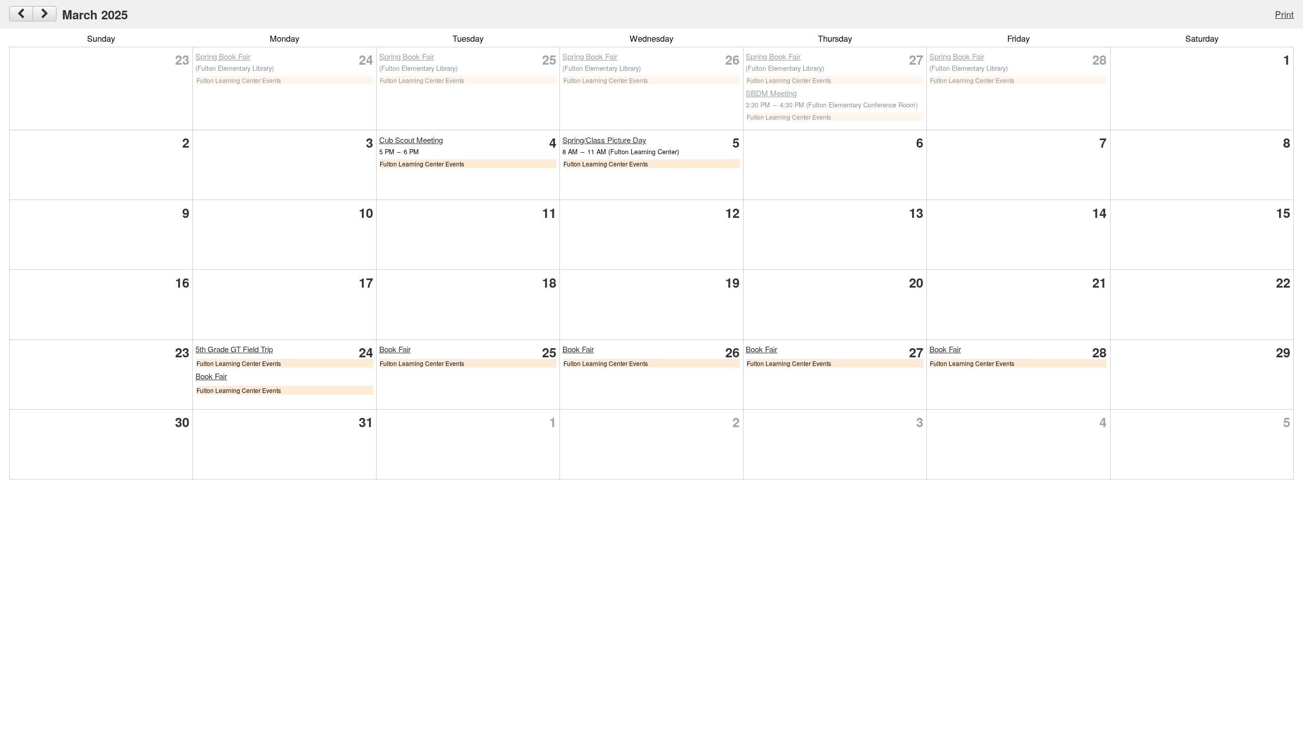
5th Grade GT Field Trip (234, 349)
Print (1284, 14)
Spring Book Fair (222, 56)
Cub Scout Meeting (411, 139)
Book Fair (211, 376)
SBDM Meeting (771, 93)
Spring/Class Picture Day (604, 139)
